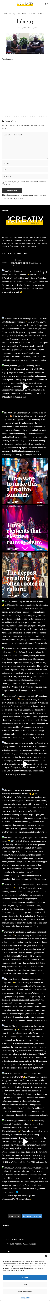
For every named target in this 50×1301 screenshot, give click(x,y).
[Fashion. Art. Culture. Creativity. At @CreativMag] (25, 1189)
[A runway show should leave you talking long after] (25, 528)
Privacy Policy (25, 1298)
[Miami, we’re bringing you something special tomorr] (25, 387)
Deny (25, 1284)
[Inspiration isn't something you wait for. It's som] (25, 717)
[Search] (46, 4)
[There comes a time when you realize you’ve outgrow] (25, 764)
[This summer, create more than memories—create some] (25, 811)
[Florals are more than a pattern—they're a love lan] (25, 1094)
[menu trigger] (5, 4)
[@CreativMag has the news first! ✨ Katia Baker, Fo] (25, 1142)
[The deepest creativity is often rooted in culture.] (25, 575)
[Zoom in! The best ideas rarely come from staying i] (25, 1047)
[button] (46, 1256)
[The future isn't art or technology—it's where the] (25, 434)
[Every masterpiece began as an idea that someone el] (25, 953)
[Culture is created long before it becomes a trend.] (25, 623)
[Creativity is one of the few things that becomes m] (25, 339)
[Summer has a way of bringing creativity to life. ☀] (25, 481)
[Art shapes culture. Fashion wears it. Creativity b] (25, 670)
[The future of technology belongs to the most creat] (25, 859)
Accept (25, 1277)
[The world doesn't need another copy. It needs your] (25, 1000)
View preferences (25, 1291)
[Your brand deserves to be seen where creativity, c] (25, 292)
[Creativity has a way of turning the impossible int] (25, 906)
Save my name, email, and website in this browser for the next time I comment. (25, 183)
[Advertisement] (25, 85)
